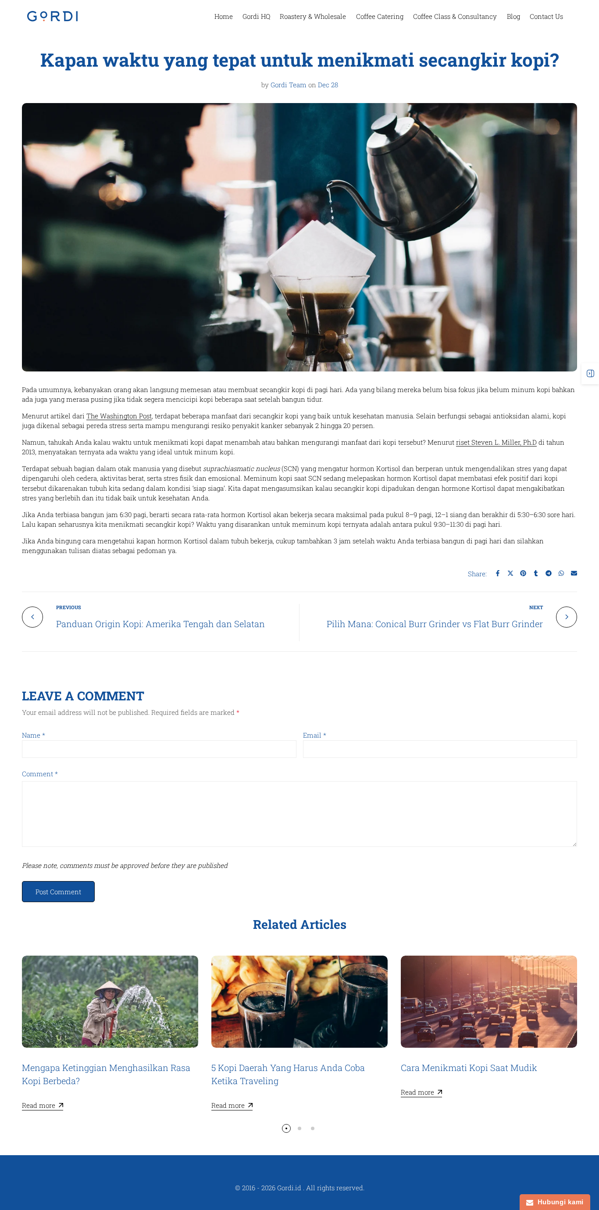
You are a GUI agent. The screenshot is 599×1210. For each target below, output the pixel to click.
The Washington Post (119, 415)
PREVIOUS (68, 607)
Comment (40, 773)
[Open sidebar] (590, 373)
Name (33, 735)
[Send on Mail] (574, 573)
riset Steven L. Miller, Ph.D (496, 442)
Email (314, 735)
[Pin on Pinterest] (523, 573)
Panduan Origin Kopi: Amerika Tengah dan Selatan (160, 623)
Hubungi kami (558, 1202)
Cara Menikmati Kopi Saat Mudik (469, 1067)
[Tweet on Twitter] (510, 573)
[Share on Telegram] (549, 573)
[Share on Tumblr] (536, 573)
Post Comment (58, 891)
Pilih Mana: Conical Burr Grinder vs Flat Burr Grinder (435, 623)
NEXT (536, 607)
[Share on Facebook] (498, 573)
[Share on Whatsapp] (561, 573)
